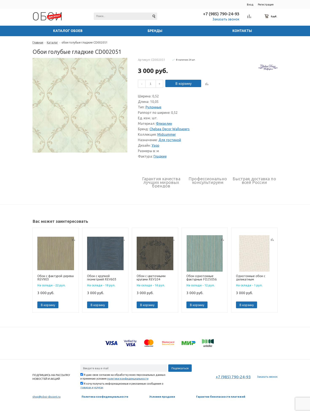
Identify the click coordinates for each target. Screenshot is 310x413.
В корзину (183, 83)
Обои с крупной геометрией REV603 (101, 277)
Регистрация (266, 4)
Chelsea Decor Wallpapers (170, 129)
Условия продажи (162, 396)
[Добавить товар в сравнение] (206, 83)
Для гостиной (169, 140)
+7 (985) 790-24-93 (221, 13)
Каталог (52, 42)
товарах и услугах (91, 387)
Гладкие (160, 156)
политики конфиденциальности (127, 378)
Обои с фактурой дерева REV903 (55, 277)
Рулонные (154, 107)
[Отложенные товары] (258, 16)
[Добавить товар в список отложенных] (213, 83)
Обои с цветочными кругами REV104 (151, 277)
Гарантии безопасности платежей (220, 396)
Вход (250, 4)
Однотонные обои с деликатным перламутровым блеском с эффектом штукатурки (254, 277)
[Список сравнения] (249, 16)
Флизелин (164, 123)
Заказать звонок (226, 19)
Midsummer (166, 134)
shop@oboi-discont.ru (46, 396)
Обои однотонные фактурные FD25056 (201, 277)
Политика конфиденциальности (105, 396)
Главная (37, 42)
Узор (155, 145)
